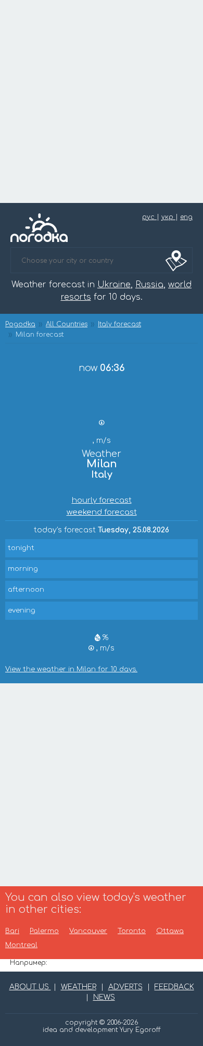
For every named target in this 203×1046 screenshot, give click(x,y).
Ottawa (170, 931)
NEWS (104, 997)
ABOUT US (30, 987)
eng (186, 217)
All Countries (66, 324)
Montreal (21, 945)
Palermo (44, 931)
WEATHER (78, 987)
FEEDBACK (174, 987)
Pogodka (20, 324)
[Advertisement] (101, 101)
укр (168, 217)
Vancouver (88, 931)
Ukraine (114, 284)
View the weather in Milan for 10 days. (71, 669)
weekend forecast (102, 512)
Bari (12, 931)
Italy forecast (119, 324)
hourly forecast (102, 500)
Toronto (132, 931)
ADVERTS (125, 987)
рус (149, 217)
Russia (149, 284)
